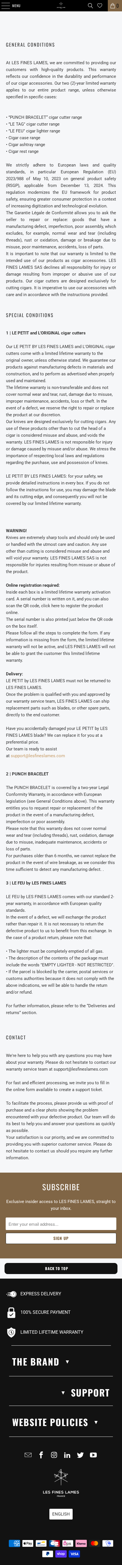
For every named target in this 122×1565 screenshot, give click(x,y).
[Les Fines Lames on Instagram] (55, 1457)
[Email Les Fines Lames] (29, 1457)
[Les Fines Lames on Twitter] (81, 1457)
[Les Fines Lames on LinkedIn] (68, 1457)
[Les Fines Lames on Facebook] (42, 1457)
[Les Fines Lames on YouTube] (94, 1457)
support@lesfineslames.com (38, 755)
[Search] (90, 5)
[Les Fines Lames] (61, 5)
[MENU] (2, 5)
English (61, 1514)
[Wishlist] (99, 5)
